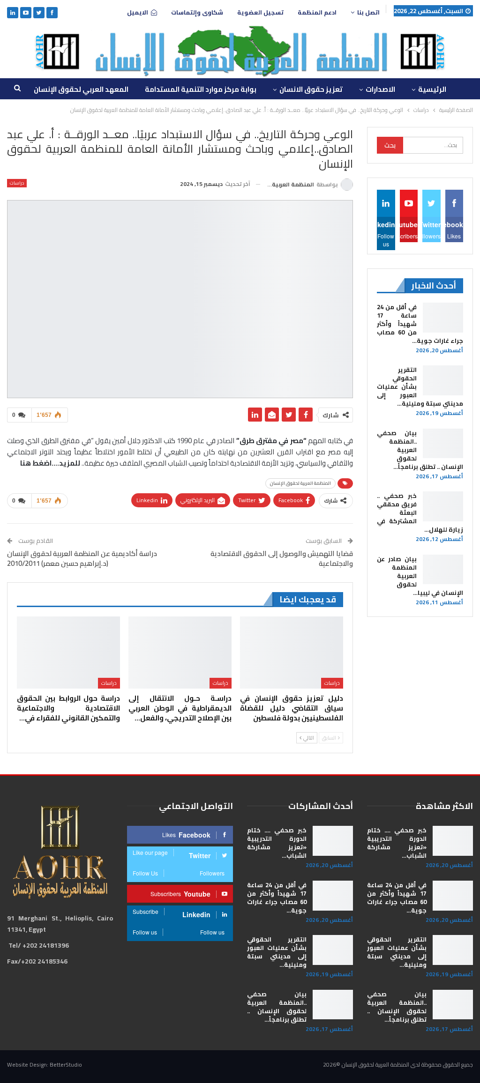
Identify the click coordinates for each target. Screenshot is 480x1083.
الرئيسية (432, 89)
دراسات (17, 183)
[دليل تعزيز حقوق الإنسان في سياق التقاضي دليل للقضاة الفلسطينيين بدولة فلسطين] (291, 652)
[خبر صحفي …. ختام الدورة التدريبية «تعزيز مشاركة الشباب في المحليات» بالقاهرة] (453, 841)
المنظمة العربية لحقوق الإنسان (300, 483)
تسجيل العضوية (260, 12)
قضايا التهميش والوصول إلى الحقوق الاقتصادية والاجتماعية (281, 558)
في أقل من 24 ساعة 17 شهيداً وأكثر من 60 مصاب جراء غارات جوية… (397, 897)
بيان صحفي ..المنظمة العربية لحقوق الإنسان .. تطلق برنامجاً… (397, 1006)
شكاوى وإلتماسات (197, 12)
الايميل (137, 12)
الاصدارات (380, 89)
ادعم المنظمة (317, 12)
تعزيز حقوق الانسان (311, 89)
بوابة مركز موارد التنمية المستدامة (200, 89)
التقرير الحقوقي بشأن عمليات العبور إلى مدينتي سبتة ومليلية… (397, 952)
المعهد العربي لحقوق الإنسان (81, 89)
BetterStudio (66, 1064)
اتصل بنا (368, 12)
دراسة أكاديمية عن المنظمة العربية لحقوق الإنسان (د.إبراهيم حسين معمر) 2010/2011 (82, 558)
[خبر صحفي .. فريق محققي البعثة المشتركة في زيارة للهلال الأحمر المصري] (443, 506)
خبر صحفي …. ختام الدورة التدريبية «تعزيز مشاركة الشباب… (397, 842)
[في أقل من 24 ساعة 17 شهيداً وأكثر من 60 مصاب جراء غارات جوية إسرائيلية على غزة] (443, 318)
